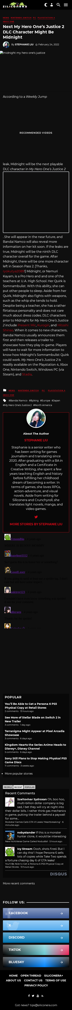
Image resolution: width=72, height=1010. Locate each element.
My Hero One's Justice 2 (18, 405)
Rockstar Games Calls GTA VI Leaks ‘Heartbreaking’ (32, 822)
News (6, 18)
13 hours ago (27, 867)
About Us (13, 980)
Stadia (27, 374)
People (8, 787)
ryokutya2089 (13, 271)
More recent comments (19, 883)
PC (34, 18)
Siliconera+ (53, 975)
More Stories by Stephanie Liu (36, 524)
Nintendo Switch (21, 18)
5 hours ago (56, 841)
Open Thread (31, 975)
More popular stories (19, 773)
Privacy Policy (36, 985)
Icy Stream (24, 849)
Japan (56, 400)
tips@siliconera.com (43, 1005)
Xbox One (8, 21)
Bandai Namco (18, 400)
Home (13, 975)
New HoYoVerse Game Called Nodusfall (26, 841)
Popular (29, 787)
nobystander (26, 832)
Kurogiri (43, 325)
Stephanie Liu (24, 44)
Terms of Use (55, 980)
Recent (18, 787)
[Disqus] (36, 580)
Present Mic (27, 325)
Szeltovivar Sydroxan (32, 799)
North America (43, 405)
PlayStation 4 (46, 18)
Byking (35, 400)
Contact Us (33, 980)
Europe (46, 400)
